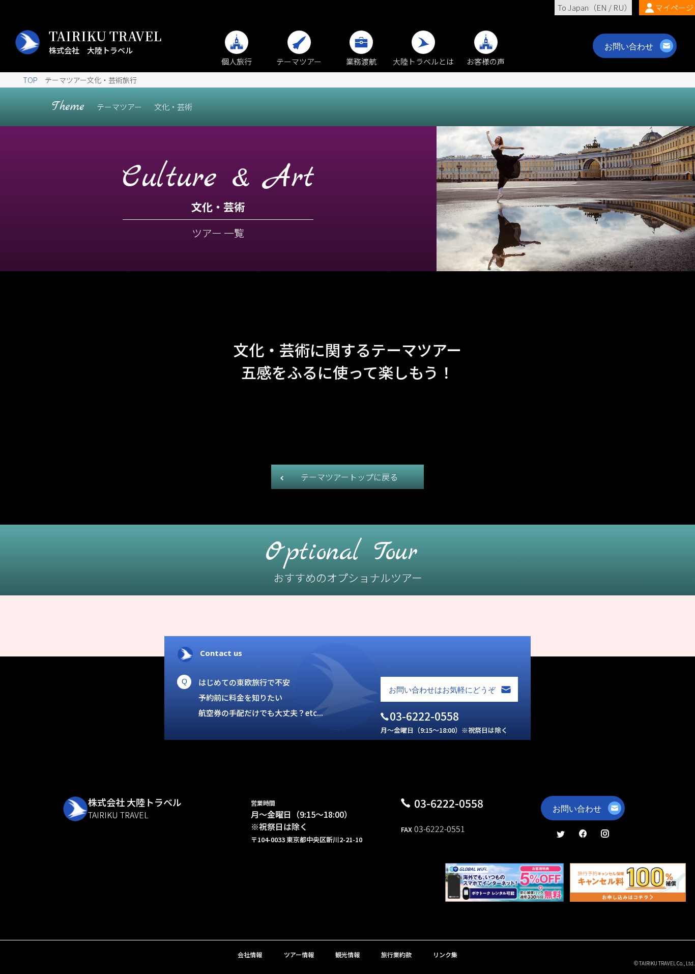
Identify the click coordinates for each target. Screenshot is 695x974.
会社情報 (250, 954)
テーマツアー (299, 61)
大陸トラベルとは (423, 61)
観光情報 (347, 954)
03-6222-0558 (448, 803)
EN (601, 7)
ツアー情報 (299, 954)
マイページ (674, 7)
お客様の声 (486, 61)
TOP (30, 80)
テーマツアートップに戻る (349, 477)
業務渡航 (361, 61)
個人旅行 (236, 61)
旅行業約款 (396, 954)
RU (618, 7)
